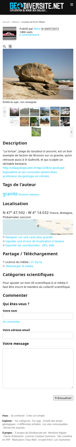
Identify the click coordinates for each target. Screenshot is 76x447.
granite (10, 194)
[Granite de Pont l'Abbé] (55, 111)
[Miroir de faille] (14, 111)
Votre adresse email (16, 330)
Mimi (37, 28)
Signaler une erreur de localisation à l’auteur (34, 241)
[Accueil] (38, 6)
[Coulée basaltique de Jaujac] (36, 131)
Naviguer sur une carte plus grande (29, 237)
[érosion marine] (45, 121)
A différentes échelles (29, 424)
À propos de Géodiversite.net (31, 432)
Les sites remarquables (55, 424)
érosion (24, 194)
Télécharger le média (10, 47)
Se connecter (11, 321)
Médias (15, 22)
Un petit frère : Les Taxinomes (54, 439)
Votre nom (10, 311)
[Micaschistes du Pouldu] (65, 111)
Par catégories (23, 420)
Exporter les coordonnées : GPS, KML (30, 245)
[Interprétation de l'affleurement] (14, 121)
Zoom (5, 47)
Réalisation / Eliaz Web (24, 439)
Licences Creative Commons (40, 436)
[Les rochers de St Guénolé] (45, 111)
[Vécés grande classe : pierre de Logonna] (35, 121)
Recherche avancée (14, 427)
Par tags (36, 420)
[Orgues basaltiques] (35, 111)
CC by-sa (36, 262)
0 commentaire (29, 35)
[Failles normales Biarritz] (24, 121)
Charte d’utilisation (14, 436)
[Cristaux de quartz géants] (65, 121)
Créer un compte (36, 415)
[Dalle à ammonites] (24, 111)
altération (34, 194)
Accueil (6, 22)
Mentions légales (57, 432)
